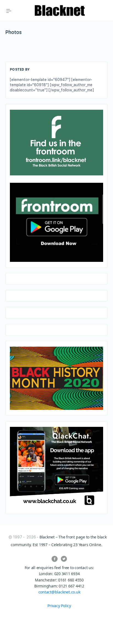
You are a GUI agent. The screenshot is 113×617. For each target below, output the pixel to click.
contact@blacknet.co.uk (59, 592)
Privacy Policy (59, 605)
